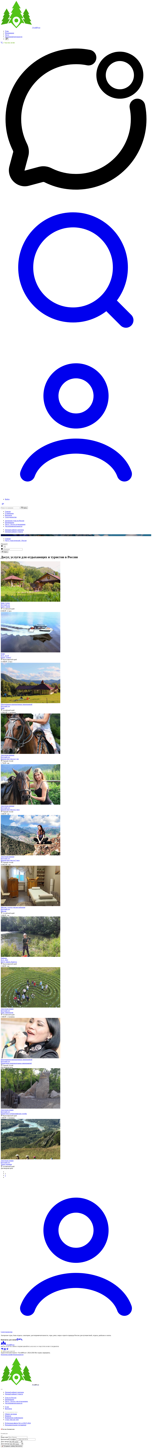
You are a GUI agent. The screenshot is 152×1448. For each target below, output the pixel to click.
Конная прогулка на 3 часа (10, 860)
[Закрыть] (1, 1435)
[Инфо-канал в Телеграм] (7, 1349)
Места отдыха (19, 535)
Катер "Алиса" (6, 657)
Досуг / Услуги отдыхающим (15, 524)
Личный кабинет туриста (14, 532)
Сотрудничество (11, 517)
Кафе (2, 708)
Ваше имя (4, 1437)
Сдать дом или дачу (12, 1419)
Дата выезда (5, 1444)
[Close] (1, 1389)
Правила (8, 1416)
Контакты (8, 515)
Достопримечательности (13, 37)
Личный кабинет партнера (14, 530)
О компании (9, 513)
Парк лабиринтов (7, 1012)
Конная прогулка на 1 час (10, 759)
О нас (7, 1407)
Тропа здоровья (6, 1164)
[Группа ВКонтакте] (2, 1349)
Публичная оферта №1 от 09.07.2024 (18, 1423)
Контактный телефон (8, 1439)
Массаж (3, 911)
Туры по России (10, 1398)
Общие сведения (11, 1414)
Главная (8, 511)
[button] (76, 345)
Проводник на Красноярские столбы (14, 1113)
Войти (7, 499)
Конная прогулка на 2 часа (10, 810)
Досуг (7, 35)
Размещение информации (14, 1418)
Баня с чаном (5, 607)
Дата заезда (5, 1441)
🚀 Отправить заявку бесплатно (12, 1446)
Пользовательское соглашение (15, 1425)
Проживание (9, 33)
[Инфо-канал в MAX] (5, 1349)
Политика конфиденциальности (12, 1354)
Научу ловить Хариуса (9, 962)
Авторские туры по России (14, 521)
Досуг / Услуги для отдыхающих (16, 1401)
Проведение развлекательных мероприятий (16, 1063)
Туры (7, 31)
